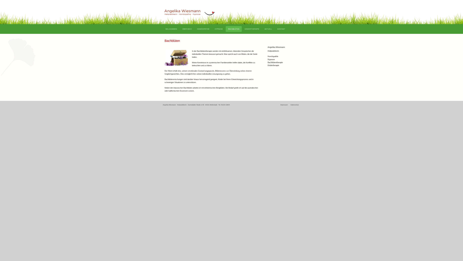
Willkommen (171, 29)
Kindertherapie (252, 29)
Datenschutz (295, 105)
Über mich (187, 29)
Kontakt (281, 29)
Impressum (284, 105)
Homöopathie (203, 29)
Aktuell (268, 29)
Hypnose (219, 29)
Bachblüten (233, 29)
